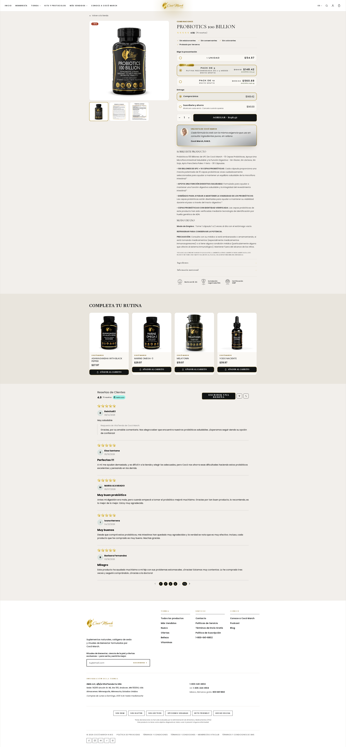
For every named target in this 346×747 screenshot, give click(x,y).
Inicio (8, 5)
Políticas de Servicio (207, 623)
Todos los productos (172, 618)
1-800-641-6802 (204, 637)
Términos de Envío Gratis (209, 628)
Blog (232, 628)
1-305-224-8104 (201, 688)
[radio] (217, 57)
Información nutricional (217, 270)
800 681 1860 (219, 692)
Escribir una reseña (218, 396)
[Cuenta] (333, 6)
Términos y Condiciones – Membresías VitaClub (195, 734)
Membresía (21, 5)
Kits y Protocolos (55, 5)
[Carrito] (339, 6)
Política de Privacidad (128, 734)
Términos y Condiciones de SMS (238, 734)
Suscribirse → (140, 663)
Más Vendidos (77, 5)
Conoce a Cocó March (104, 5)
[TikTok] (106, 740)
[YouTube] (100, 740)
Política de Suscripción (208, 632)
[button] (192, 32)
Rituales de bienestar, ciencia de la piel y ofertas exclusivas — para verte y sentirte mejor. (110, 654)
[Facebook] (88, 740)
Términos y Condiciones (155, 734)
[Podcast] (112, 740)
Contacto (201, 618)
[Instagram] (94, 740)
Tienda (35, 5)
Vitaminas (166, 642)
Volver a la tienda (100, 15)
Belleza (165, 637)
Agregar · (225, 117)
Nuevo (164, 628)
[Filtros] (239, 395)
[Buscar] (327, 6)
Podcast (234, 623)
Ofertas (165, 632)
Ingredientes (217, 262)
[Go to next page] (190, 584)
